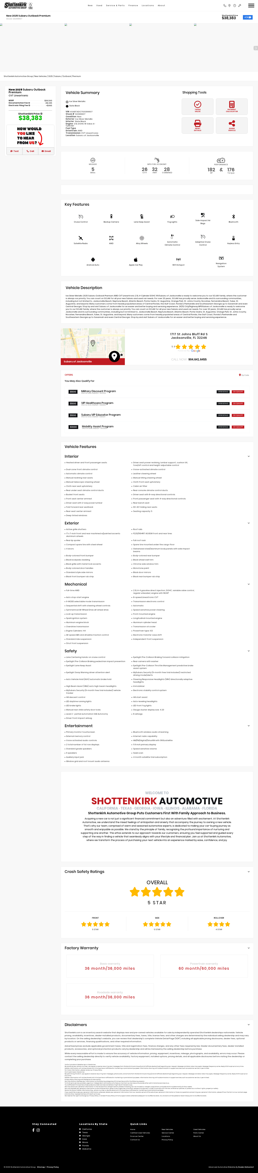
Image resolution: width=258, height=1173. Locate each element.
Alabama (86, 1149)
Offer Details (223, 392)
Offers (69, 375)
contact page (242, 1092)
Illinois (85, 1142)
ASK (246, 17)
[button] (93, 343)
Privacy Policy (97, 1070)
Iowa (84, 1139)
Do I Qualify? (238, 392)
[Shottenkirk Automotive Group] (18, 5)
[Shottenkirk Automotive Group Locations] (233, 5)
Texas (85, 1132)
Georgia (86, 1135)
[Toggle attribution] (121, 355)
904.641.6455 (197, 359)
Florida (85, 1145)
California (87, 1129)
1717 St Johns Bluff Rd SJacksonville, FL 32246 (189, 336)
